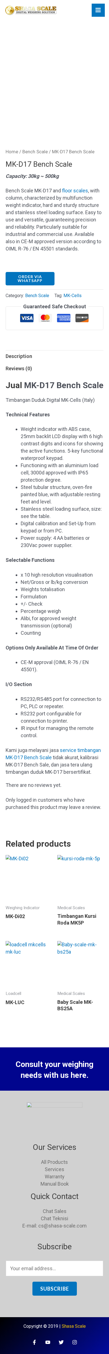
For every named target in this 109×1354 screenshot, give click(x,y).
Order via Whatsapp (30, 278)
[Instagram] (74, 1342)
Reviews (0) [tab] (19, 368)
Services (54, 1169)
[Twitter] (61, 1342)
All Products (54, 1162)
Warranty (55, 1176)
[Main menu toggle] (98, 10)
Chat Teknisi (54, 1218)
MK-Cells (72, 295)
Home (12, 151)
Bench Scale (35, 151)
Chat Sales (55, 1211)
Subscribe (54, 1289)
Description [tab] (19, 356)
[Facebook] (34, 1342)
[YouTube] (47, 1342)
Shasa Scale (74, 1326)
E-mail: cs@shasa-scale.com (54, 1226)
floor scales (75, 191)
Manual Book (55, 1184)
